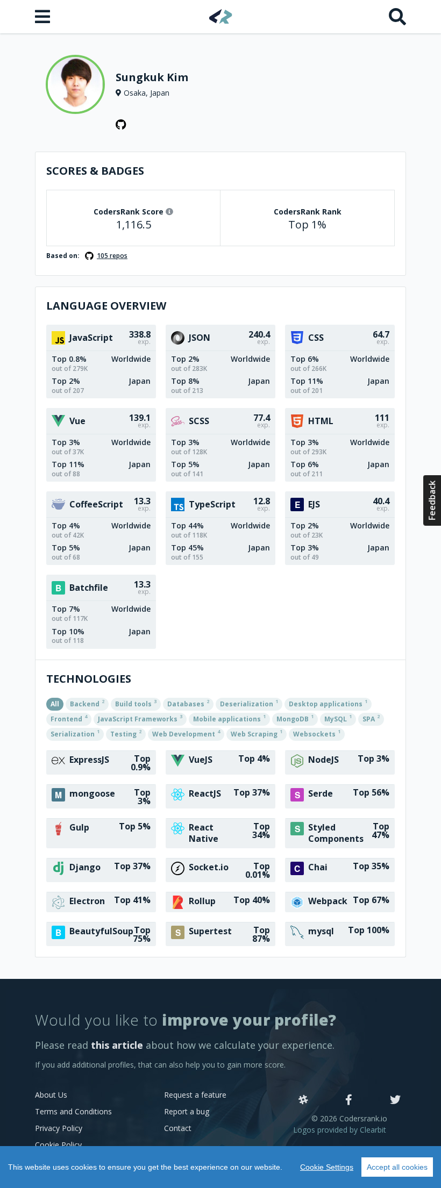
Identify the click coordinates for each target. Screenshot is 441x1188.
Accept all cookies (397, 1167)
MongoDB (295, 718)
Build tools (136, 703)
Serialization (75, 733)
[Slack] (303, 1100)
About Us (51, 1095)
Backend (87, 703)
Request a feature (195, 1095)
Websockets (316, 733)
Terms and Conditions (73, 1111)
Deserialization (249, 703)
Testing (125, 733)
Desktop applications (328, 703)
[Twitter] (395, 1100)
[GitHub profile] (121, 124)
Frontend (69, 718)
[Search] (397, 16)
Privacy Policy (58, 1128)
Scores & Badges (95, 170)
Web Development (186, 733)
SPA (371, 718)
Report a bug (186, 1111)
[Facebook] (349, 1100)
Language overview (106, 305)
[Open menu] (43, 16)
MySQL (338, 718)
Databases (188, 703)
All (55, 703)
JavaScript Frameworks (140, 718)
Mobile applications (229, 718)
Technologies (88, 678)
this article (117, 1045)
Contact (177, 1128)
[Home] (220, 16)
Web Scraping (256, 733)
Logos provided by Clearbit (339, 1130)
